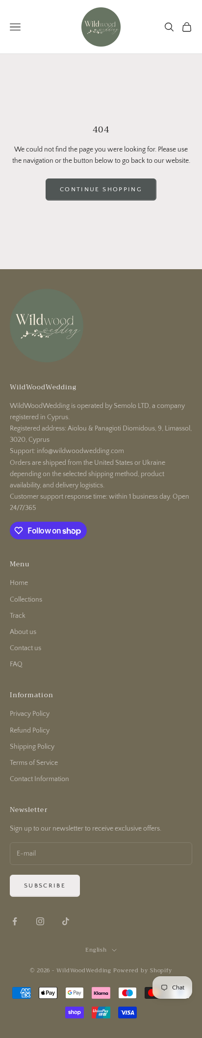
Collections (26, 600)
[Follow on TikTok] (66, 921)
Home (19, 583)
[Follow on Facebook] (15, 921)
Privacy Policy (30, 714)
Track (17, 616)
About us (23, 632)
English (96, 950)
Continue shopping (101, 189)
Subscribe (45, 885)
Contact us (25, 648)
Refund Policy (30, 730)
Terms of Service (34, 763)
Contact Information (39, 779)
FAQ (16, 664)
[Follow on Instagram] (40, 921)
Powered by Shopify (142, 970)
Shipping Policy (32, 747)
